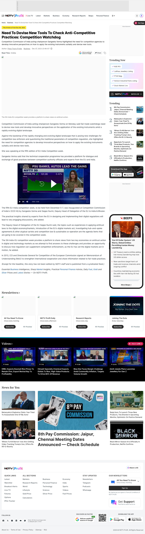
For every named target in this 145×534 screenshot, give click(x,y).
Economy (66, 16)
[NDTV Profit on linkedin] (16, 520)
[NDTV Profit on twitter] (7, 520)
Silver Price (47, 494)
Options (7, 497)
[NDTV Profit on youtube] (20, 520)
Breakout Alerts (10, 486)
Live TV (30, 16)
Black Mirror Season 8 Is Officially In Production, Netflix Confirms (125, 443)
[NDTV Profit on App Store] (135, 519)
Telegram (86, 483)
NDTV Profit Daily (47, 318)
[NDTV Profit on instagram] (12, 520)
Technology (47, 486)
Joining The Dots (119, 318)
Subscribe (10, 327)
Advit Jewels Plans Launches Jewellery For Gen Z (122, 370)
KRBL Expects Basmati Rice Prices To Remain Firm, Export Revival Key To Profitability (18, 371)
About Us (5, 530)
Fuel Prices (67, 494)
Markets (47, 16)
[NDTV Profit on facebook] (3, 520)
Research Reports (79, 16)
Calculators (27, 498)
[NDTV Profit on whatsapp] (25, 520)
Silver (4, 273)
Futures (7, 494)
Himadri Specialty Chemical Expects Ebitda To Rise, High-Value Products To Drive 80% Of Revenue (53, 371)
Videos (65, 490)
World (25, 486)
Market (39, 269)
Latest (38, 16)
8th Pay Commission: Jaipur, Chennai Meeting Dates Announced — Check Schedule (68, 439)
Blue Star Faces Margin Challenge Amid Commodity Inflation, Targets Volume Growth (89, 371)
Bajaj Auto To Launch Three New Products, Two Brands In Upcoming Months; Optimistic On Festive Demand (126, 414)
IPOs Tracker (9, 501)
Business (56, 16)
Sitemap (38, 530)
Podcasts (86, 486)
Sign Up (125, 488)
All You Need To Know (13, 318)
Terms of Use (16, 530)
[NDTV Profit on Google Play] (117, 519)
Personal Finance (102, 16)
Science (46, 490)
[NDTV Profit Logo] (13, 467)
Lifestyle (26, 490)
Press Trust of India (15, 49)
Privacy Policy (28, 530)
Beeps (91, 16)
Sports (65, 486)
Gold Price (27, 494)
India (65, 483)
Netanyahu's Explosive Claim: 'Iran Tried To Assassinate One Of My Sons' (18, 413)
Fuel (90, 269)
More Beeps (126, 285)
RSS (45, 530)
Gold (95, 269)
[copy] (105, 53)
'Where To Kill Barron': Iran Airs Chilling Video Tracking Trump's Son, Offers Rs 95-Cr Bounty (18, 444)
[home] (14, 14)
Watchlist (8, 483)
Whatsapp (87, 490)
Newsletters (88, 479)
